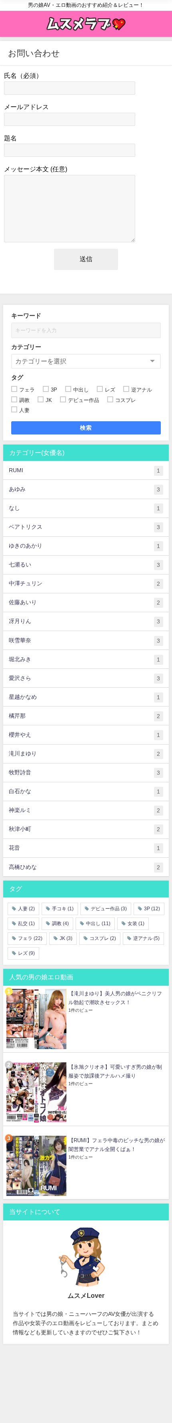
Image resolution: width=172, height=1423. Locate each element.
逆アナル (146, 938)
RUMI (84, 470)
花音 (84, 848)
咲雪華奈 (84, 640)
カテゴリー (26, 347)
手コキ (63, 908)
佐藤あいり (84, 602)
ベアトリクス (84, 527)
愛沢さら (84, 678)
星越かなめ (84, 697)
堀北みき (84, 659)
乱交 (26, 923)
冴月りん (84, 621)
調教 (60, 923)
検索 (86, 427)
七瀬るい (84, 565)
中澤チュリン (84, 584)
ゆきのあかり (84, 546)
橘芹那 (84, 716)
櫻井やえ (84, 735)
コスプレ (103, 938)
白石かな (84, 791)
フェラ (30, 938)
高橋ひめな (84, 867)
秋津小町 (84, 829)
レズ (26, 953)
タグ (17, 377)
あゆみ (84, 489)
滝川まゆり (84, 754)
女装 (136, 923)
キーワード (26, 316)
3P (152, 908)
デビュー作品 (109, 908)
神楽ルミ (84, 810)
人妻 (26, 908)
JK (66, 938)
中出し (98, 923)
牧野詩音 (84, 772)
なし (84, 508)
